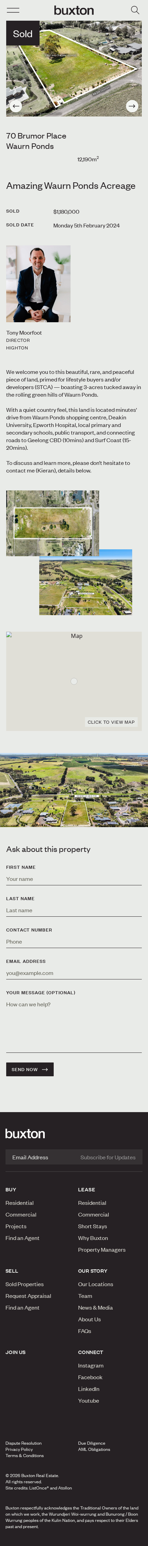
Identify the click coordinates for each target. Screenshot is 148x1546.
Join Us (16, 1352)
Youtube (88, 1400)
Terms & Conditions (25, 1455)
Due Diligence (91, 1443)
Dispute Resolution (24, 1443)
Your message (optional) (40, 992)
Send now (25, 1069)
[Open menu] (13, 10)
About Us (89, 1319)
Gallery (73, 1539)
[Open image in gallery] (85, 582)
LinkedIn (88, 1388)
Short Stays (92, 1226)
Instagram (91, 1365)
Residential (20, 1202)
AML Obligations (94, 1449)
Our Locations (95, 1284)
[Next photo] (132, 106)
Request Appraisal (28, 1295)
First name (21, 867)
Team (85, 1295)
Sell (12, 1270)
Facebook (90, 1377)
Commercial (21, 1214)
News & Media (95, 1307)
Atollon (65, 1488)
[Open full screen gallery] (74, 68)
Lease (86, 1189)
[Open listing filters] (134, 10)
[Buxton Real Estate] (74, 1133)
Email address (26, 961)
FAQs (84, 1330)
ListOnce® (39, 1488)
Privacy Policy (19, 1449)
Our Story (93, 1270)
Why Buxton (93, 1237)
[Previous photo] (16, 106)
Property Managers (102, 1249)
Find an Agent (23, 1237)
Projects (16, 1226)
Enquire (25, 1539)
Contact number (29, 930)
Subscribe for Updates (108, 1157)
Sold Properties (25, 1284)
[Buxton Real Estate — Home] (74, 10)
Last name (20, 898)
